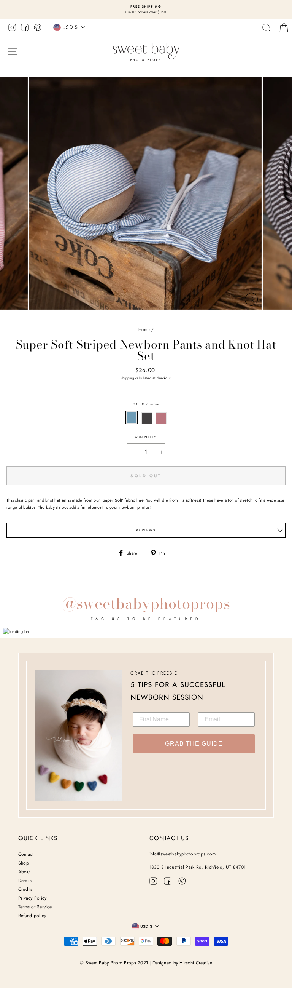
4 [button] (156, 318)
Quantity (146, 437)
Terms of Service (35, 906)
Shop (23, 863)
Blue (131, 418)
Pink (161, 418)
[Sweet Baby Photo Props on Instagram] (12, 28)
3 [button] (149, 318)
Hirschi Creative (195, 962)
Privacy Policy (32, 898)
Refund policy (32, 915)
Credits (25, 889)
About (24, 871)
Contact (26, 854)
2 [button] (143, 318)
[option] (146, 10)
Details (25, 880)
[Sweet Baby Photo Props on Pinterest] (37, 28)
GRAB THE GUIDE (194, 743)
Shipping (127, 378)
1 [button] (137, 318)
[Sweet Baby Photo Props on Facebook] (24, 28)
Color (146, 404)
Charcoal (146, 418)
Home (144, 329)
